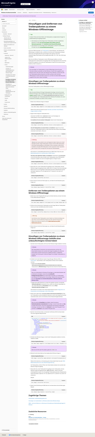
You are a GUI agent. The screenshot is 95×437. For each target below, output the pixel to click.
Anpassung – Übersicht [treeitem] (9, 55)
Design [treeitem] (3, 27)
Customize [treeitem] (4, 29)
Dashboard (91, 12)
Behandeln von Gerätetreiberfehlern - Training (37, 417)
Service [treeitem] (3, 116)
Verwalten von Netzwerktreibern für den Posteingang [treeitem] (10, 91)
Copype (31, 95)
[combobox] (8, 21)
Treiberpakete (45, 50)
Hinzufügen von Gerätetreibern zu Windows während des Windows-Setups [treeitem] (11, 86)
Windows (34, 20)
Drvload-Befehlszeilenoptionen (46, 47)
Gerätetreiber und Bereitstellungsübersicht (38, 398)
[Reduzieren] (16, 19)
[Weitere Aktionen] (65, 20)
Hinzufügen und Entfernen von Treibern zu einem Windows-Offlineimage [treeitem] (11, 81)
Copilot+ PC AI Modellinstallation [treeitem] (8, 58)
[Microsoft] (2, 9)
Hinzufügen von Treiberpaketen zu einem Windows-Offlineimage (85, 23)
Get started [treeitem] (4, 25)
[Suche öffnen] (88, 10)
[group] (48, 107)
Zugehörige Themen (83, 31)
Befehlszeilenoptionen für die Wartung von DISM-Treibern (43, 153)
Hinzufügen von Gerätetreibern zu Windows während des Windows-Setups (44, 400)
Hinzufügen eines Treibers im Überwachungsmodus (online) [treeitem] (11, 76)
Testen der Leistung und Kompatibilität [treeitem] (6, 119)
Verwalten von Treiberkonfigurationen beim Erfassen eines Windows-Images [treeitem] (10, 70)
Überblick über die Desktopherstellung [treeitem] (7, 38)
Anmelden (92, 9)
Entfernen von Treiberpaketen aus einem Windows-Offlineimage (85, 25)
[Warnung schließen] (93, 2)
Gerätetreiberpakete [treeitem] (9, 66)
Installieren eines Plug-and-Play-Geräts (52, 44)
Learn (30, 20)
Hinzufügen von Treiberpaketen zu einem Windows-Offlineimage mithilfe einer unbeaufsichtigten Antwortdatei (85, 29)
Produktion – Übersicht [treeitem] (7, 33)
